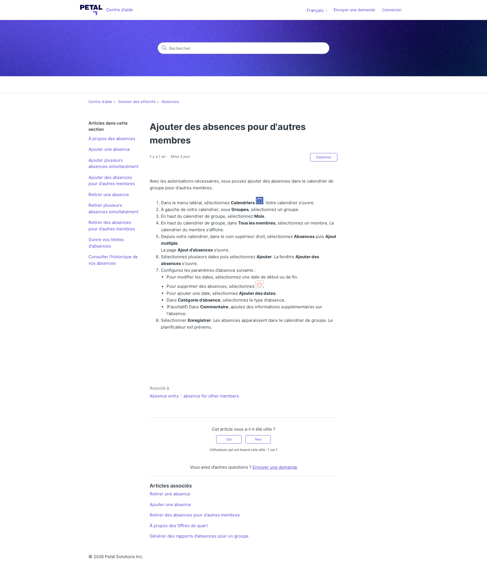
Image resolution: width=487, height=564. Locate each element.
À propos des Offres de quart (179, 525)
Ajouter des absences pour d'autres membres (111, 180)
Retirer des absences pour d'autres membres (111, 226)
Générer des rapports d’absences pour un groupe (199, 536)
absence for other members (211, 396)
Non (258, 439)
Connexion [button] (391, 9)
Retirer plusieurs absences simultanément (113, 208)
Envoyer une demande (354, 9)
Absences (170, 101)
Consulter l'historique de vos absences (113, 260)
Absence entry (164, 396)
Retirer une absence (108, 194)
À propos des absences (111, 138)
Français (316, 10)
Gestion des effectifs (137, 101)
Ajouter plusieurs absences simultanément (113, 163)
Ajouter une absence (109, 149)
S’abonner (323, 157)
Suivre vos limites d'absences (106, 243)
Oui (229, 439)
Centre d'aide (100, 101)
